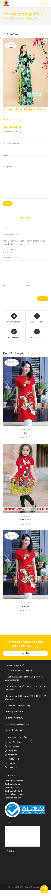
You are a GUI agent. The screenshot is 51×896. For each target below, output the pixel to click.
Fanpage (11, 822)
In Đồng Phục (12, 750)
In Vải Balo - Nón (14, 759)
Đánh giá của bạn (10, 249)
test (25, 433)
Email (29, 285)
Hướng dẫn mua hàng (14, 794)
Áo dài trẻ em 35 (25, 519)
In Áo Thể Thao (13, 746)
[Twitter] (6, 730)
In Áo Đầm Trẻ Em (14, 742)
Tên (4, 285)
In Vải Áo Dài (15, 120)
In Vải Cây (11, 763)
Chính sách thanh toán (14, 780)
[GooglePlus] (17, 730)
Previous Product (12, 34)
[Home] (3, 18)
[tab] (26, 218)
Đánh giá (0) (25, 218)
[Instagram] (13, 730)
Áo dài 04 (26, 606)
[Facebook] (9, 730)
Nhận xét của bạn (10, 257)
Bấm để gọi (25, 653)
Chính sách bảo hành (13, 784)
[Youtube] (21, 730)
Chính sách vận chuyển (14, 790)
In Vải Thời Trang (14, 767)
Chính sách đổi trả (12, 787)
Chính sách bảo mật (13, 797)
